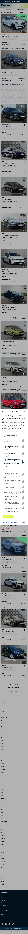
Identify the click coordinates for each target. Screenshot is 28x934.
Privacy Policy (22, 522)
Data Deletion (6, 522)
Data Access (14, 522)
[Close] (25, 411)
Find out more (17, 1)
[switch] (23, 440)
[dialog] (14, 467)
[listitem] (14, 436)
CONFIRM (8, 516)
